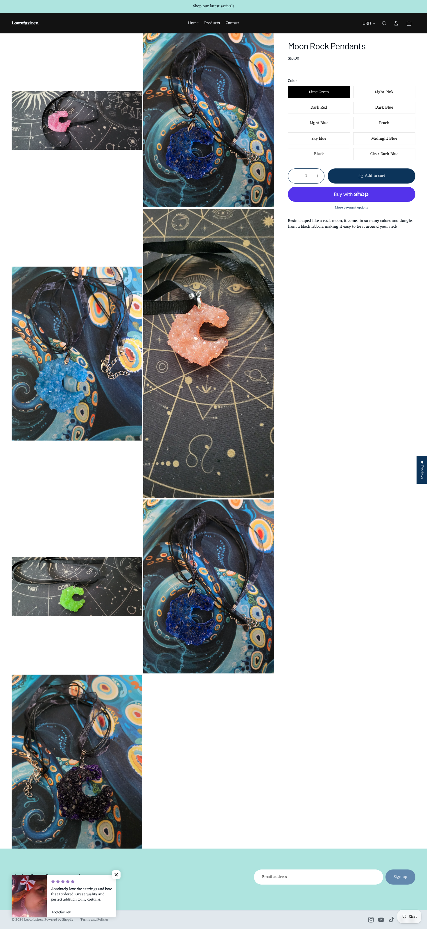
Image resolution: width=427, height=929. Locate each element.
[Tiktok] (391, 919)
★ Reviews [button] (422, 469)
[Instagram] (370, 919)
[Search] (384, 23)
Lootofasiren (33, 920)
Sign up (400, 877)
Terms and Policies (94, 920)
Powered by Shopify (58, 920)
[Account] (396, 23)
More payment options (351, 207)
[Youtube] (381, 919)
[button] (116, 874)
